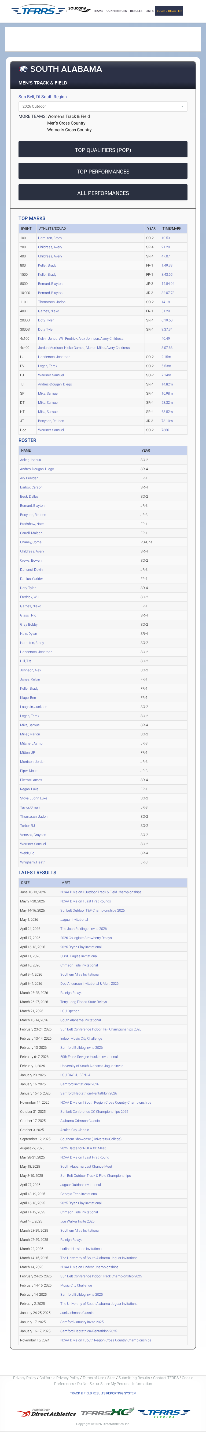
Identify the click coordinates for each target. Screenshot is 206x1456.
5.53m (166, 366)
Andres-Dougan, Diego (55, 384)
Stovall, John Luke (33, 798)
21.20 (165, 247)
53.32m (167, 403)
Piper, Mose (29, 771)
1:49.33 (166, 265)
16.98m (167, 393)
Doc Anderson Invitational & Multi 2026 (89, 984)
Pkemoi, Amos (31, 780)
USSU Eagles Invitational (79, 956)
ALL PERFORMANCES (103, 193)
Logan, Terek (47, 366)
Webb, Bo (27, 853)
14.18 (165, 302)
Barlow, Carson (31, 487)
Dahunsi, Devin (31, 570)
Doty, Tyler (46, 320)
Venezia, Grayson (33, 835)
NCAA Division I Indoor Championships (89, 1267)
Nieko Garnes (74, 348)
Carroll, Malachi (31, 533)
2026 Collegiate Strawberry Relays (86, 938)
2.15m (166, 357)
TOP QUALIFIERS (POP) (103, 150)
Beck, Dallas (29, 496)
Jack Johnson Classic (77, 1313)
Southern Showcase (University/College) (91, 1139)
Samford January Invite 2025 (82, 1322)
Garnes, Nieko (48, 311)
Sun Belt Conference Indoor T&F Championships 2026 (100, 1029)
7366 (165, 430)
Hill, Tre (25, 661)
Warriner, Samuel (51, 375)
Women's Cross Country (69, 129)
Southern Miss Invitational (80, 974)
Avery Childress (112, 338)
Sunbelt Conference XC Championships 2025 (94, 1112)
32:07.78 (167, 293)
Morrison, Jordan (32, 762)
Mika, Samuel (48, 393)
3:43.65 (166, 274)
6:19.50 (166, 320)
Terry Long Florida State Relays (83, 1002)
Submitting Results (134, 1378)
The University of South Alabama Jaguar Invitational (99, 1258)
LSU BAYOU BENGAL (76, 1075)
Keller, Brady (47, 265)
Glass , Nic (28, 615)
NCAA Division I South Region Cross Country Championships (105, 1102)
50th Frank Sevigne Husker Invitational (89, 1057)
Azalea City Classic (74, 1130)
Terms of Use (93, 1378)
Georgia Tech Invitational (79, 1194)
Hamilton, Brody (50, 238)
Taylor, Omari (30, 807)
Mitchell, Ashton (32, 743)
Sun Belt (26, 96)
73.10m (167, 421)
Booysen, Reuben (51, 421)
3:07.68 (166, 348)
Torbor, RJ (27, 826)
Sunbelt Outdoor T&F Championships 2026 (92, 910)
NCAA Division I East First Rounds (85, 901)
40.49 (165, 338)
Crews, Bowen (31, 560)
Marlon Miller (95, 348)
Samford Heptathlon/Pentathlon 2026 (88, 1093)
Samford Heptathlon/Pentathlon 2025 (88, 1331)
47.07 (165, 256)
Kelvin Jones (47, 338)
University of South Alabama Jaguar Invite (91, 1066)
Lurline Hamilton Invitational (81, 1249)
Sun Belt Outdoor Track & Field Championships (95, 1176)
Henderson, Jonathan (54, 357)
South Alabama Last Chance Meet (86, 1166)
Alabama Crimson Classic (80, 1121)
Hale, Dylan (28, 634)
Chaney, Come (31, 542)
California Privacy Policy (59, 1378)
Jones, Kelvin (30, 679)
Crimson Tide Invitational (79, 965)
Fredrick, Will (29, 597)
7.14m (166, 375)
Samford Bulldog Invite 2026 (81, 1048)
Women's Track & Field (68, 116)
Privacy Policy (24, 1378)
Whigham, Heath (32, 862)
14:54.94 (167, 284)
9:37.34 (166, 329)
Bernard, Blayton (50, 284)
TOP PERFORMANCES (103, 171)
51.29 (165, 311)
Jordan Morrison (50, 348)
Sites (111, 1378)
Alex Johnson (89, 338)
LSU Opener (69, 1011)
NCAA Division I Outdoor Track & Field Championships (101, 892)
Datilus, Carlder (31, 579)
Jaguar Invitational (74, 919)
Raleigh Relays (71, 993)
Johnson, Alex (30, 670)
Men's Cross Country (66, 123)
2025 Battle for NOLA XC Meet (83, 1148)
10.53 (165, 238)
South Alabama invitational (80, 1020)
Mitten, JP (27, 752)
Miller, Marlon (30, 734)
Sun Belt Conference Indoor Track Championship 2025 (101, 1276)
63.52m (167, 412)
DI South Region (51, 96)
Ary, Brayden (29, 478)
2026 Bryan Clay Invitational (81, 947)
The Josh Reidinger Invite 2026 (83, 929)
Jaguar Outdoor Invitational (80, 1185)
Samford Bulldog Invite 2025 (81, 1294)
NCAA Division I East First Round (84, 1157)
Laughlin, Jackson (33, 707)
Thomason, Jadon (51, 302)
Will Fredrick (68, 338)
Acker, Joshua (30, 460)
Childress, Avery (50, 247)
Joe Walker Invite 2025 (77, 1221)
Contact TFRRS (166, 1378)
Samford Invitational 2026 (79, 1084)
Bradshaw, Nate (32, 524)
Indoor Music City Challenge (81, 1038)
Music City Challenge (76, 1285)
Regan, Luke (29, 789)
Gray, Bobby (29, 624)
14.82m (167, 384)
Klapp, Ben (28, 698)
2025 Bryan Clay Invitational (81, 1203)
